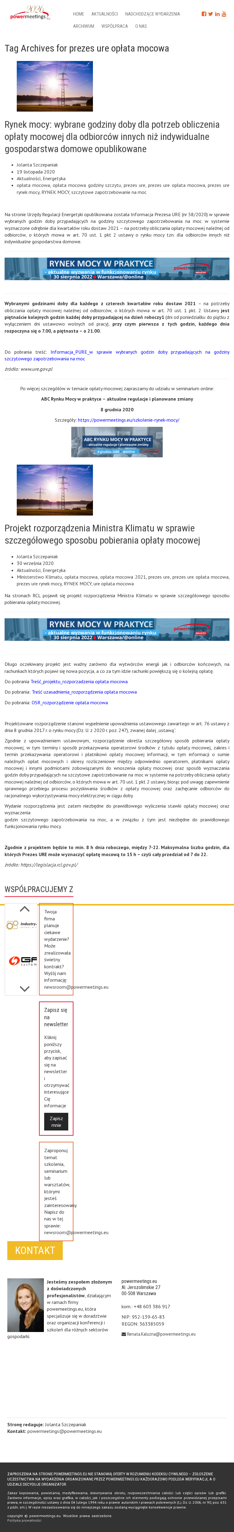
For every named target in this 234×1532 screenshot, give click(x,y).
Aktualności (104, 14)
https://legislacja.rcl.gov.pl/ (48, 865)
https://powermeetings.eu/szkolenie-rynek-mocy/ (128, 420)
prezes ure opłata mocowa (176, 185)
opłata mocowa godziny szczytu (87, 185)
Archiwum (83, 26)
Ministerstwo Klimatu (39, 577)
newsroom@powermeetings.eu (76, 987)
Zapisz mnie (56, 1121)
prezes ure (134, 185)
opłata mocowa (33, 185)
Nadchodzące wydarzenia (152, 14)
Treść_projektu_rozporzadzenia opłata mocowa (79, 681)
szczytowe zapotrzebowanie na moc (109, 192)
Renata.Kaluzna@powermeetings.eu (161, 1334)
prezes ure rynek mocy (39, 583)
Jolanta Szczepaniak (37, 165)
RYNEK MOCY (55, 192)
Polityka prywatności (24, 1520)
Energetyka (54, 178)
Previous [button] (25, 986)
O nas (141, 26)
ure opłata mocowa (114, 583)
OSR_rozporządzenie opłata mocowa (70, 702)
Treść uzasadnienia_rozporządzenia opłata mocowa (84, 692)
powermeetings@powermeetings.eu (64, 1431)
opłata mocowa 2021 (123, 577)
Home (78, 14)
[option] (21, 932)
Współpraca (114, 26)
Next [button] (25, 905)
